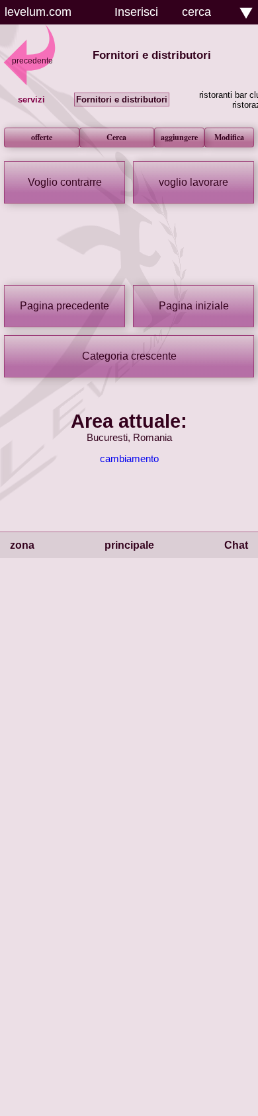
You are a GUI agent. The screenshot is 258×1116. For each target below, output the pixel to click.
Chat (236, 545)
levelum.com (38, 12)
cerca (196, 12)
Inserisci (136, 12)
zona (22, 545)
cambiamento (129, 459)
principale (129, 545)
